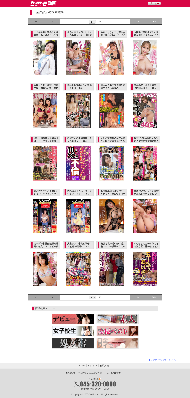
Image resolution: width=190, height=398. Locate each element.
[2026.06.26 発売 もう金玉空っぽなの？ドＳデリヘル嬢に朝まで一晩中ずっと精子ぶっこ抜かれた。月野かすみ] (111, 232)
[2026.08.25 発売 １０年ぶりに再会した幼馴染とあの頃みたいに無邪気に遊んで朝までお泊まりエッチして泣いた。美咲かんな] (45, 73)
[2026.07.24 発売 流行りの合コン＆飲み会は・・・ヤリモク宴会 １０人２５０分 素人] (45, 179)
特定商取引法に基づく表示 (91, 372)
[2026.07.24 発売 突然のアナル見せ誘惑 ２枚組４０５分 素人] (145, 126)
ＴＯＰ (81, 365)
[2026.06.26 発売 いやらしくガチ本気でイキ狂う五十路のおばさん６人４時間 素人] (145, 284)
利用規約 (70, 372)
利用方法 (104, 365)
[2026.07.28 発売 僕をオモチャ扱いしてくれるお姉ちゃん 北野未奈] (78, 73)
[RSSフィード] (100, 379)
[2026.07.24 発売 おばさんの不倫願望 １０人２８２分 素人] (78, 179)
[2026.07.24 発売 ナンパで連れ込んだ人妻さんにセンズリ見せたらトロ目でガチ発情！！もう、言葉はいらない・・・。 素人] (111, 179)
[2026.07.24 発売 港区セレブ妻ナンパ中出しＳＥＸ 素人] (78, 126)
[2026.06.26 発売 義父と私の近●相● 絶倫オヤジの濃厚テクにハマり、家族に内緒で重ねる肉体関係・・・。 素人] (111, 284)
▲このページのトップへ (162, 359)
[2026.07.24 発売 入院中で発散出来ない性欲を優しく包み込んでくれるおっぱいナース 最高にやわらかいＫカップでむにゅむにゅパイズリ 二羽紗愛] (145, 73)
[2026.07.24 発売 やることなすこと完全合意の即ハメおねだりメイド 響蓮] (111, 73)
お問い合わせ (114, 372)
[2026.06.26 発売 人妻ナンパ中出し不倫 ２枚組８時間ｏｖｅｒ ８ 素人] (78, 284)
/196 (98, 21)
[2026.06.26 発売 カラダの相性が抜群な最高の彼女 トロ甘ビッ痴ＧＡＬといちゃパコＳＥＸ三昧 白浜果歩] (45, 284)
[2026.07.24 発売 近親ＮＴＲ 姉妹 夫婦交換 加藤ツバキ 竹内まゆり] (45, 126)
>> (154, 21)
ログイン (92, 365)
